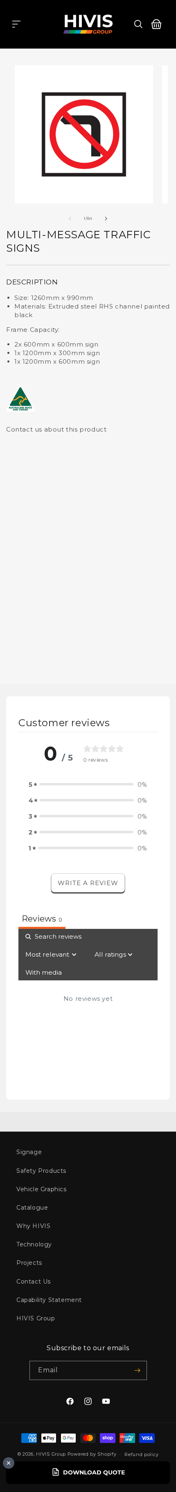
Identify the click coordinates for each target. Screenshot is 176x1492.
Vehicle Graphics (41, 1189)
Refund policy (141, 1454)
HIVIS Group (35, 1318)
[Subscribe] (138, 1370)
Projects (29, 1262)
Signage (29, 1152)
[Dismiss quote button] (8, 1463)
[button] (16, 24)
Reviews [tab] (42, 919)
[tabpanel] (88, 1008)
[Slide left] (70, 219)
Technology (34, 1244)
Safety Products (41, 1170)
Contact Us (33, 1281)
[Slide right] (106, 219)
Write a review (88, 883)
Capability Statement (49, 1300)
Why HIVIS (33, 1226)
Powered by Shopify (92, 1454)
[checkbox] (43, 972)
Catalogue (32, 1207)
